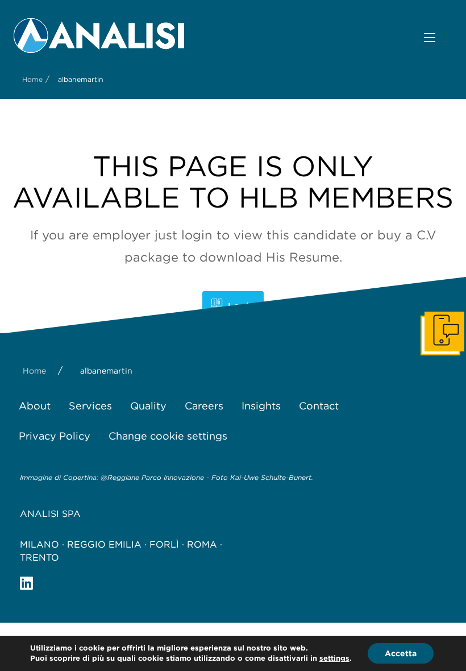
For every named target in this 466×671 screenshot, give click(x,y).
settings (334, 658)
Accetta (401, 653)
